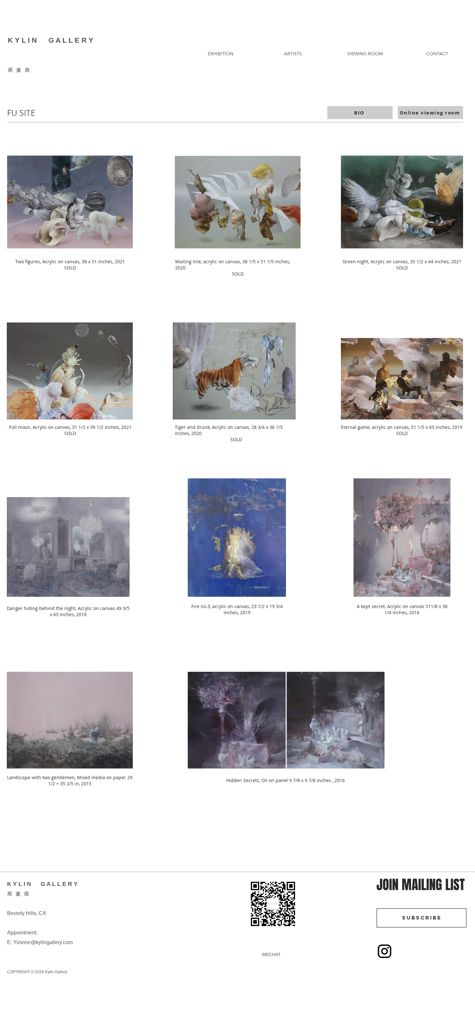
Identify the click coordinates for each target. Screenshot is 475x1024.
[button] (220, 54)
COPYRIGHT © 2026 (25, 972)
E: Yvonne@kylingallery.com (40, 942)
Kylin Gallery (55, 972)
